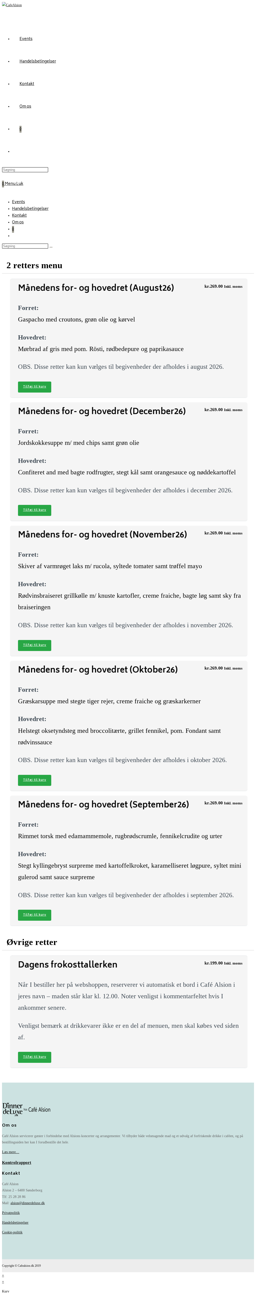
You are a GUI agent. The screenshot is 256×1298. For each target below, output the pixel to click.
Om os (18, 222)
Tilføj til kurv (34, 387)
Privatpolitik (11, 1213)
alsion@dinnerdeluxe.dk (27, 1203)
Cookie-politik (12, 1232)
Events (18, 202)
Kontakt (19, 215)
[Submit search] (51, 247)
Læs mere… (10, 1152)
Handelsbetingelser (30, 209)
